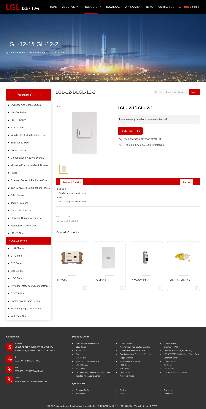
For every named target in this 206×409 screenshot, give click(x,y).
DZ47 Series (17, 293)
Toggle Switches (19, 203)
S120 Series (17, 127)
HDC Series (17, 278)
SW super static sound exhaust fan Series (31, 286)
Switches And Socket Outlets (26, 105)
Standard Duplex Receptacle (26, 218)
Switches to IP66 (20, 142)
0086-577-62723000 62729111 (144, 139)
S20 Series (17, 263)
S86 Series (17, 271)
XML (122, 406)
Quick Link (78, 383)
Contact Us (130, 131)
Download (168, 390)
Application (80, 394)
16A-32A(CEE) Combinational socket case (31, 188)
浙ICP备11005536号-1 (108, 406)
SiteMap (129, 406)
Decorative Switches (22, 210)
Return (186, 182)
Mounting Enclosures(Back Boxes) (29, 165)
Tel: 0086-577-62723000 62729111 (28, 359)
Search (194, 92)
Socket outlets (18, 150)
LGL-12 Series (57, 52)
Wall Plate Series (20, 316)
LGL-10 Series (18, 112)
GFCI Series (17, 195)
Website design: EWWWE (146, 406)
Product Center (37, 52)
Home (21, 52)
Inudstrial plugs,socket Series (26, 308)
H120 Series (17, 248)
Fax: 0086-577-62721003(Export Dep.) (29, 369)
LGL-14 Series (18, 120)
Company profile (82, 390)
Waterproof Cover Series (24, 225)
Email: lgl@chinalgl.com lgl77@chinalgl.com (31, 379)
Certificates (124, 390)
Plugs (14, 173)
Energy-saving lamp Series (25, 301)
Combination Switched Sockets (27, 157)
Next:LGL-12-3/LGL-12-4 (68, 221)
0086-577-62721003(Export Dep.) (147, 145)
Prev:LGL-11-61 (63, 216)
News (122, 394)
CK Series (16, 256)
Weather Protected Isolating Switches (31, 135)
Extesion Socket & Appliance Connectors (31, 180)
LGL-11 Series (18, 233)
